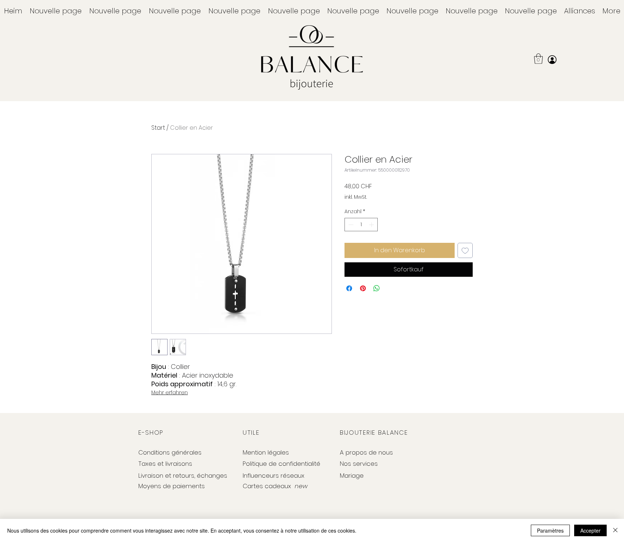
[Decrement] (350, 224)
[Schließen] (615, 530)
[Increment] (372, 224)
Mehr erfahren (169, 392)
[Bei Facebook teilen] (349, 288)
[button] (579, 11)
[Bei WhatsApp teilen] (376, 288)
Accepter (590, 530)
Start (158, 128)
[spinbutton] (361, 224)
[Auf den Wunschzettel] (465, 250)
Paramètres (550, 530)
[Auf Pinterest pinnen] (363, 288)
